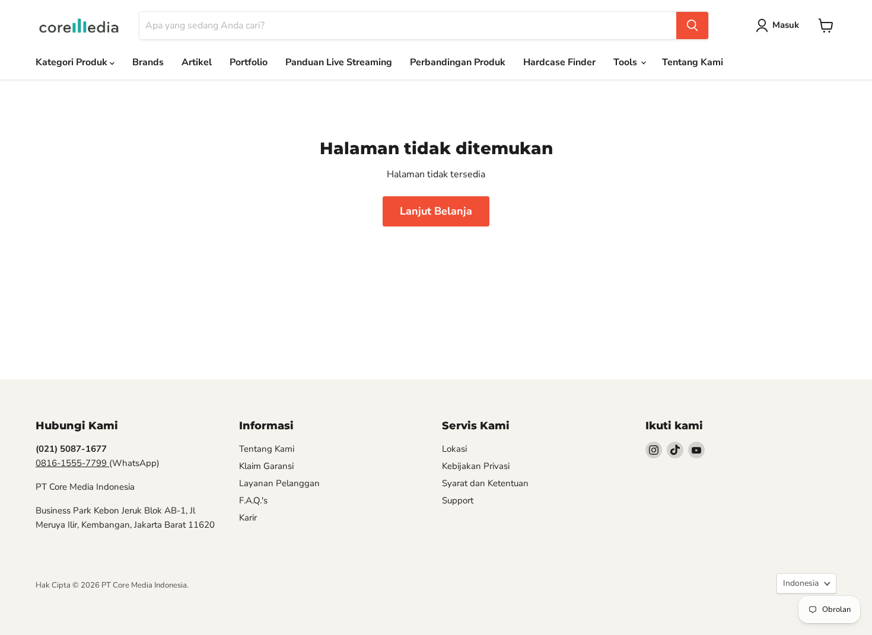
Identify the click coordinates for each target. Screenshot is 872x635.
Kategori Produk (73, 62)
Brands (148, 62)
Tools (626, 62)
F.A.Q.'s (253, 500)
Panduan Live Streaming (338, 62)
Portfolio (249, 62)
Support (457, 500)
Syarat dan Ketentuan (485, 483)
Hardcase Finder (559, 62)
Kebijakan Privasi (476, 466)
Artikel (197, 62)
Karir (248, 518)
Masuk (785, 25)
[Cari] (692, 25)
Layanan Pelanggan (279, 483)
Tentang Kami (692, 62)
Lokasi (454, 449)
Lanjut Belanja (436, 211)
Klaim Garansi (266, 466)
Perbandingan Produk (457, 62)
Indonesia (801, 583)
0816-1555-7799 (72, 463)
